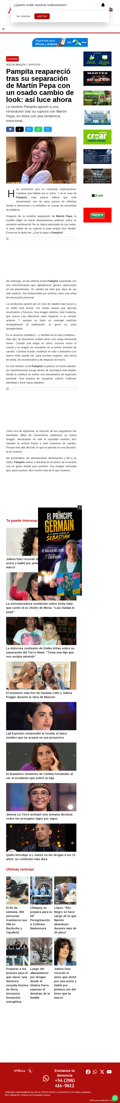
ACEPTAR (42, 16)
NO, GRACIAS (23, 16)
